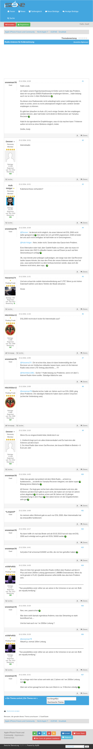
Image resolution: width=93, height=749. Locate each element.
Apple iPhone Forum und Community (20, 32)
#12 (82, 529)
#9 (83, 430)
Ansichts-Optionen (80, 42)
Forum (12, 11)
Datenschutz (9, 738)
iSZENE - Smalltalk (58, 32)
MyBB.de (23, 745)
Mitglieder (67, 737)
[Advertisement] (46, 61)
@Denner (24, 232)
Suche (12, 18)
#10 (82, 474)
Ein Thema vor (30, 698)
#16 (82, 634)
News (22, 11)
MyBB (37, 745)
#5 (83, 276)
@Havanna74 (25, 363)
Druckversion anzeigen (13, 711)
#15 (82, 606)
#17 (82, 675)
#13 (82, 547)
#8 (83, 386)
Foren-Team (80, 733)
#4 (83, 228)
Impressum (19, 735)
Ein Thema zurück (14, 698)
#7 (83, 358)
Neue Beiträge (53, 11)
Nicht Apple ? (42, 32)
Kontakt (67, 733)
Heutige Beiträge (71, 11)
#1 (83, 81)
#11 (82, 510)
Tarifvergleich (36, 11)
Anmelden (10, 24)
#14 (82, 565)
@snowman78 (26, 391)
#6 (83, 314)
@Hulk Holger (26, 243)
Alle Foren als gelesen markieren (47, 738)
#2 (83, 140)
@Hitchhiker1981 (27, 373)
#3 (83, 184)
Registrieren (24, 24)
